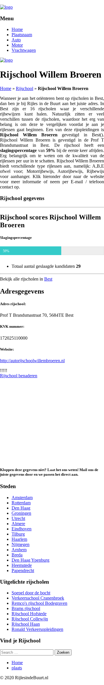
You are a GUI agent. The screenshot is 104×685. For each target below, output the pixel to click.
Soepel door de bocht (31, 592)
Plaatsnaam (22, 34)
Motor (17, 45)
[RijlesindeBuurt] (6, 7)
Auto (16, 39)
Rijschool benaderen (18, 375)
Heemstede (22, 565)
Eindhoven (21, 528)
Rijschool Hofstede (29, 613)
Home (17, 29)
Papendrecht (23, 570)
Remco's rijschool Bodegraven (39, 603)
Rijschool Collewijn (30, 618)
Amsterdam (22, 497)
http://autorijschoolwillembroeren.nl (32, 360)
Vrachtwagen (24, 50)
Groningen (21, 513)
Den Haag (21, 507)
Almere (18, 523)
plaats (17, 667)
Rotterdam (21, 502)
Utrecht (18, 518)
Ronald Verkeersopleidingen (37, 629)
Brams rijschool (26, 608)
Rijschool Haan (26, 624)
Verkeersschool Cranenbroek (38, 598)
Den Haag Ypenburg (30, 560)
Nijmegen (20, 544)
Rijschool (24, 88)
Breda (17, 554)
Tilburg (18, 534)
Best (48, 278)
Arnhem (19, 549)
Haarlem (19, 539)
